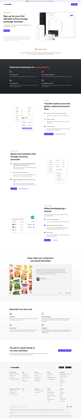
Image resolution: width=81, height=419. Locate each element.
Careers (48, 397)
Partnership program (50, 399)
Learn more (55, 240)
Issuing (61, 385)
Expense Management (26, 377)
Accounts (61, 378)
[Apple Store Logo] (61, 368)
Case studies (62, 392)
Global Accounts (12, 375)
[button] (66, 293)
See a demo (74, 4)
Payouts (61, 383)
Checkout (36, 375)
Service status (62, 401)
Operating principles (50, 392)
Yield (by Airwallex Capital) (14, 379)
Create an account (49, 134)
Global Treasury (12, 392)
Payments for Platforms (14, 394)
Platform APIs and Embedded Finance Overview (65, 374)
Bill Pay (23, 379)
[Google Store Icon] (68, 368)
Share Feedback (62, 399)
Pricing (23, 390)
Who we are (49, 390)
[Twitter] (69, 406)
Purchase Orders (25, 380)
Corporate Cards (25, 375)
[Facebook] (67, 406)
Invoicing (48, 375)
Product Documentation (39, 390)
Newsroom (62, 394)
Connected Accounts (63, 376)
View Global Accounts (23, 188)
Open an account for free (65, 350)
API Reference (37, 392)
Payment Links (37, 379)
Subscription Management (51, 377)
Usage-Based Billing (50, 379)
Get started (6, 30)
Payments (61, 380)
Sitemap (24, 406)
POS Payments (37, 380)
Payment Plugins (37, 377)
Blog (60, 390)
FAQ (60, 395)
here (18, 40)
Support (61, 397)
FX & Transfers (12, 377)
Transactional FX (63, 381)
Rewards (48, 401)
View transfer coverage (60, 134)
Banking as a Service (13, 390)
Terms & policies (50, 394)
